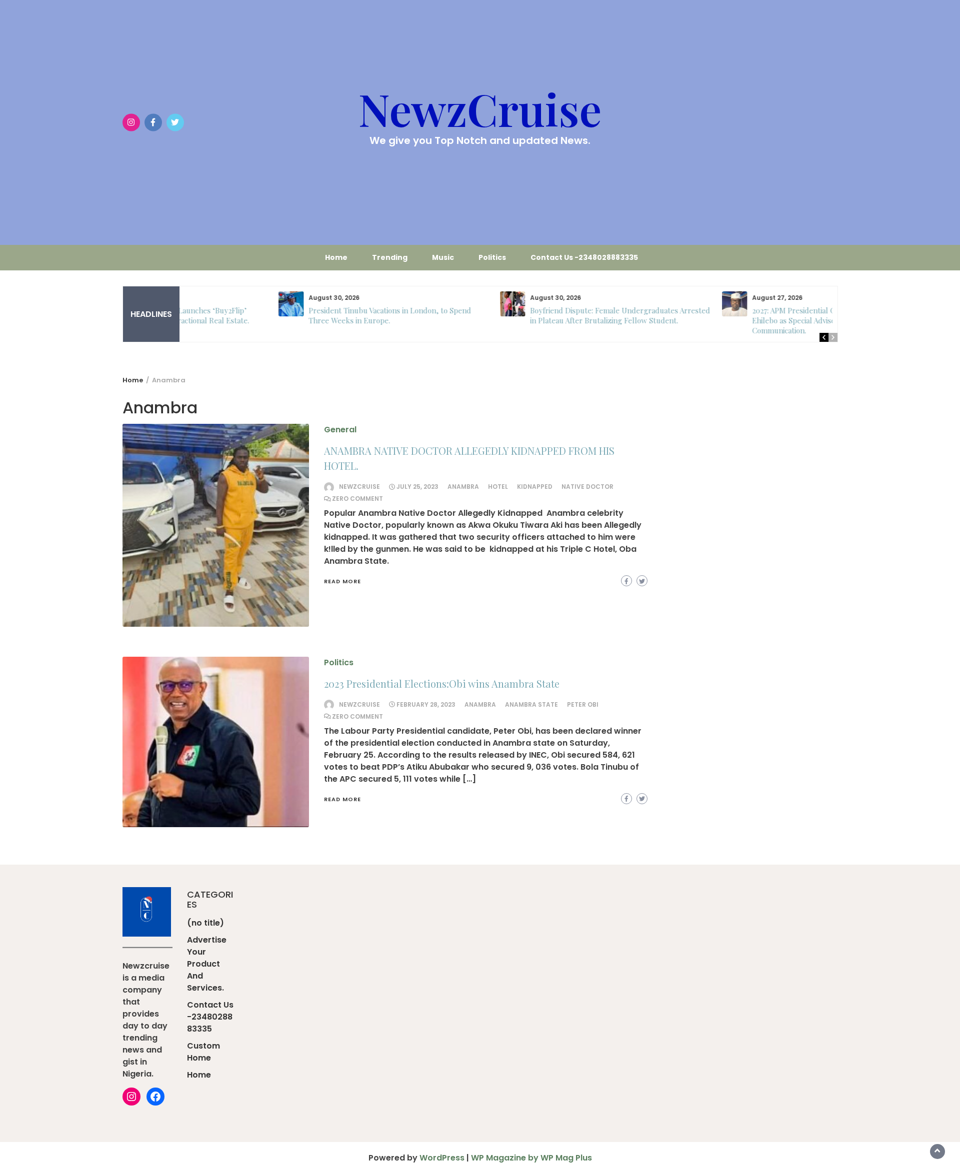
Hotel (498, 486)
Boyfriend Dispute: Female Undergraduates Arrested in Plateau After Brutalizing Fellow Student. (526, 315)
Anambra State (531, 704)
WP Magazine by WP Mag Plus (531, 1158)
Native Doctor (588, 486)
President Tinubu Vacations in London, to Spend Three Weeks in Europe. (295, 315)
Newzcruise (359, 486)
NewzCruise (480, 108)
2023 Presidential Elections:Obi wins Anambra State (442, 683)
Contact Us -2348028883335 (584, 257)
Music (443, 257)
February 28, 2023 (426, 704)
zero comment (357, 498)
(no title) (205, 923)
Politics (492, 257)
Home (336, 257)
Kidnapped (534, 486)
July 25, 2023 (417, 486)
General (340, 429)
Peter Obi (582, 704)
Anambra (463, 486)
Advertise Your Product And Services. (206, 964)
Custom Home (203, 1052)
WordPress (442, 1158)
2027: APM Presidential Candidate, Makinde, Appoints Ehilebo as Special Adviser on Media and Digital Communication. (748, 320)
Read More (342, 581)
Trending (390, 257)
